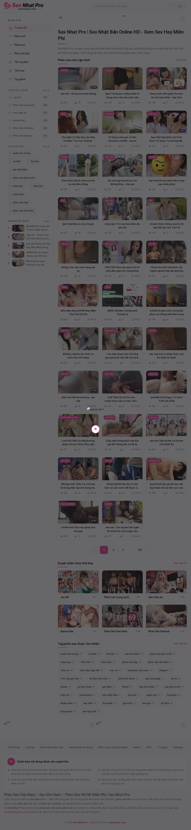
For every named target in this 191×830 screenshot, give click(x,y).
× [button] (95, 428)
